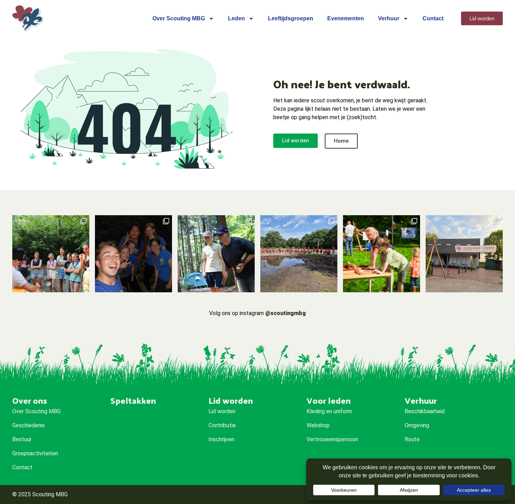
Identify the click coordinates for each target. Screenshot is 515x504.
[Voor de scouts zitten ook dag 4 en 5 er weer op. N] (133, 253)
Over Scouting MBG (178, 18)
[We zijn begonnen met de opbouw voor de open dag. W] (464, 253)
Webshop (318, 425)
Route (412, 439)
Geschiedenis (28, 425)
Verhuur (388, 18)
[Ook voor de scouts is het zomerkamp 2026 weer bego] (216, 253)
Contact (433, 18)
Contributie (222, 425)
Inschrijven (221, 439)
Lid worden (221, 411)
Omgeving (417, 425)
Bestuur (22, 439)
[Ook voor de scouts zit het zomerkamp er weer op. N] (50, 253)
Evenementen (345, 18)
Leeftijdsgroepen (290, 18)
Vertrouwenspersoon (332, 439)
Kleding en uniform (329, 411)
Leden (236, 18)
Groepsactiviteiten (35, 453)
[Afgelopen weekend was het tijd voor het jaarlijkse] (298, 253)
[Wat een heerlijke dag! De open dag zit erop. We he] (381, 253)
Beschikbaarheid (425, 411)
